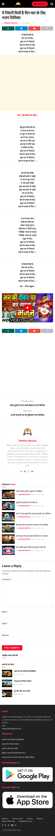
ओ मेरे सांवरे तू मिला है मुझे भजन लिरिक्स (29, 491)
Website (5, 635)
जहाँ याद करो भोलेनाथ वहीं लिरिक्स (25, 671)
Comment (7, 579)
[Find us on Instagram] (5, 825)
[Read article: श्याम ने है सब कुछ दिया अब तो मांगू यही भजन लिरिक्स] (8, 516)
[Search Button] (52, 4)
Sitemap (40, 818)
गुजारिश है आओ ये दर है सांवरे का (26, 502)
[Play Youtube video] (27, 307)
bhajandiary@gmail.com (11, 728)
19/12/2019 (26, 23)
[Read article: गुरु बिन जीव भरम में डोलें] (7, 693)
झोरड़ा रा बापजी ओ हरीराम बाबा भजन (13, 753)
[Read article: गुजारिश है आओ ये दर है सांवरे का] (8, 505)
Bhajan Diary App (8, 821)
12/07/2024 (36, 506)
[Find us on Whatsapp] (15, 825)
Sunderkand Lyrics (25, 821)
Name (5, 611)
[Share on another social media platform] (47, 28)
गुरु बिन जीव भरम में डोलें (22, 691)
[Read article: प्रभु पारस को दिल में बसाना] (7, 683)
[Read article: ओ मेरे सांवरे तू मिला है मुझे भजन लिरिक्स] (8, 494)
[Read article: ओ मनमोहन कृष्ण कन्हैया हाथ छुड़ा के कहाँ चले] (8, 550)
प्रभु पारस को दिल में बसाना (22, 681)
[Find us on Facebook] (2, 825)
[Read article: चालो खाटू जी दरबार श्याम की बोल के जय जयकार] (8, 539)
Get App (40, 4)
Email (5, 623)
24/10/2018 (36, 494)
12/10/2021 (36, 528)
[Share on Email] (34, 28)
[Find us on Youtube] (12, 825)
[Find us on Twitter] (9, 825)
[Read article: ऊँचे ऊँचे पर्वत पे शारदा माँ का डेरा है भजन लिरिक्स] (8, 528)
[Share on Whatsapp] (8, 28)
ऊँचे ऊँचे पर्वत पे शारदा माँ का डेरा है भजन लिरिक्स (32, 524)
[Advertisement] (27, 83)
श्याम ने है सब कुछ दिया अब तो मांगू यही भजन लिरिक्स (33, 513)
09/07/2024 (36, 539)
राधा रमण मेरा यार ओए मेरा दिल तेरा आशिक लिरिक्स (18, 757)
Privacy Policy (17, 818)
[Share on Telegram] (21, 28)
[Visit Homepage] (18, 4)
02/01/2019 (36, 517)
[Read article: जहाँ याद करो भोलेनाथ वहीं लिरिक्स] (7, 673)
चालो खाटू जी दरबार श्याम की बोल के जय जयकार (32, 535)
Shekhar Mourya (10, 23)
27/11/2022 (36, 550)
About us (5, 818)
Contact (30, 818)
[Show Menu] (3, 4)
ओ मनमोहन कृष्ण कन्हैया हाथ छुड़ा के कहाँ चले (31, 547)
